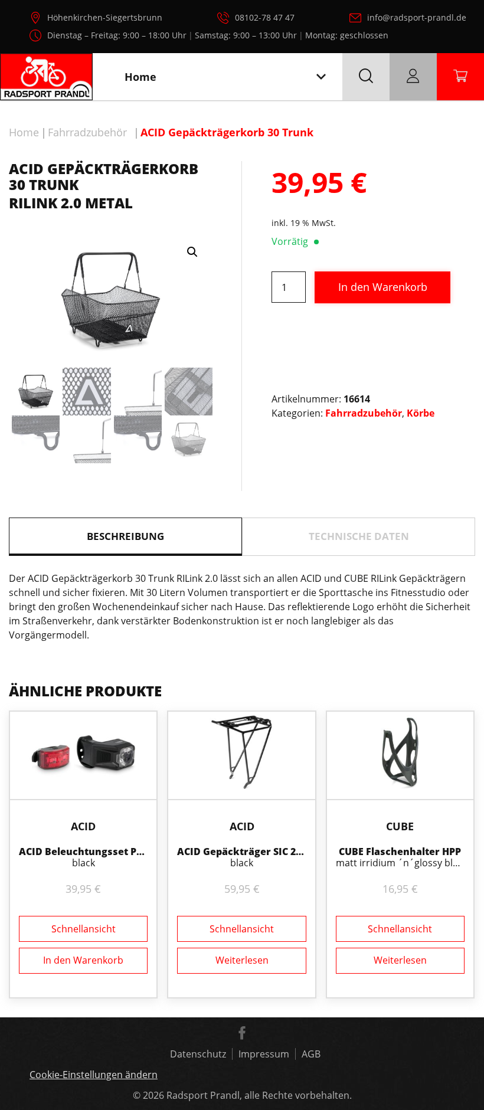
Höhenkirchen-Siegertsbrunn (104, 17)
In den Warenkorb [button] (83, 960)
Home (24, 132)
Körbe (420, 413)
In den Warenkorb (382, 287)
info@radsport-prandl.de (416, 17)
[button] (192, 252)
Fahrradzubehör (87, 132)
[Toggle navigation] (321, 77)
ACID (83, 826)
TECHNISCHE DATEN (359, 536)
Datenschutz (198, 1053)
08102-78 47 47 (265, 17)
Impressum (263, 1053)
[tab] (125, 537)
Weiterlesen (242, 960)
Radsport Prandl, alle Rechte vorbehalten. (259, 1095)
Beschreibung (125, 536)
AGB (311, 1053)
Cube (400, 826)
